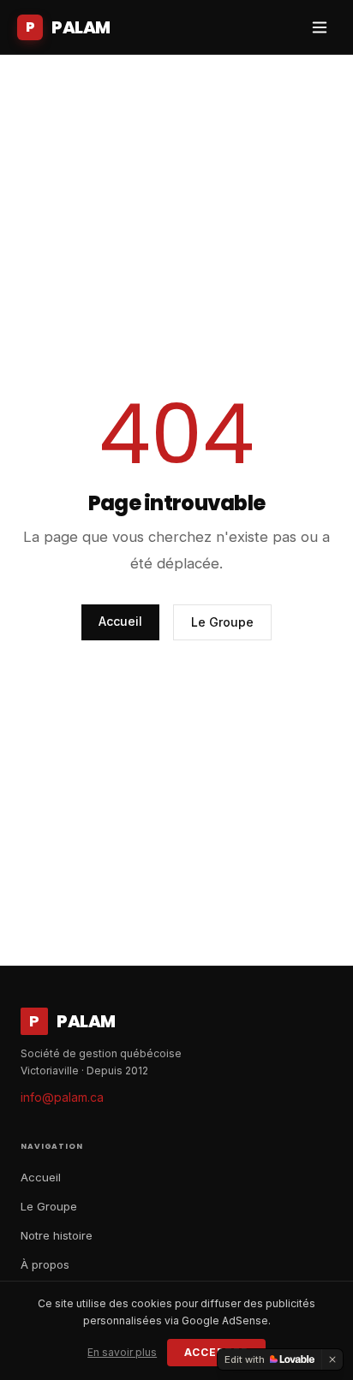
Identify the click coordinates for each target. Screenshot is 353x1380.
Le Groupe (222, 622)
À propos (45, 1264)
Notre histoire (57, 1235)
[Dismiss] (332, 1359)
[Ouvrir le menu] (319, 27)
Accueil (120, 621)
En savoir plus (122, 1352)
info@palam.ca (62, 1097)
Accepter (216, 1352)
